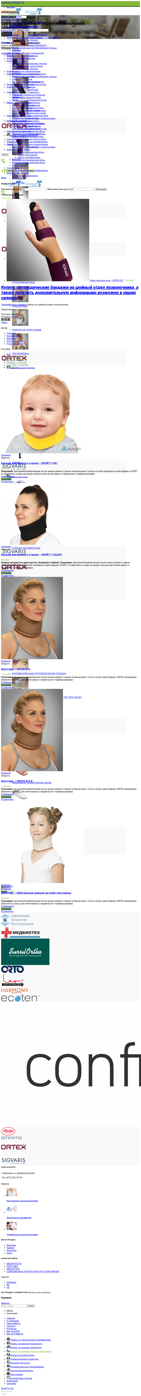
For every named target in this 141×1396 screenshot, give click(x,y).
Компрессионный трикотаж (21, 87)
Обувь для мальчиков (29, 157)
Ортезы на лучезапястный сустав (29, 113)
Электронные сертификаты (19, 1218)
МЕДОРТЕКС (13, 1269)
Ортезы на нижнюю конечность (23, 121)
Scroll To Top (7, 1388)
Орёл (9, 1253)
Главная (5, 304)
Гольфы (16, 89)
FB (8, 1287)
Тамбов (10, 1248)
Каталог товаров (17, 304)
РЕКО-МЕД (12, 1266)
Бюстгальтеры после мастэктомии (22, 1201)
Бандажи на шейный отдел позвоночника (33, 147)
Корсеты (16, 79)
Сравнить (6, 455)
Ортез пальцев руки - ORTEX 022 (107, 280)
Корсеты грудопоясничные (26, 134)
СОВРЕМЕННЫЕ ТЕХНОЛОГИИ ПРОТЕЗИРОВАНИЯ (33, 1271)
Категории (6, 30)
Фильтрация (101, 189)
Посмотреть (7, 481)
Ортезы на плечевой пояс (25, 118)
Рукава (16, 97)
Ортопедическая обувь (18, 149)
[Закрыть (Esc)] (2, 1391)
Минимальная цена (11, 189)
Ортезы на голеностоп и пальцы (28, 95)
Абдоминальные (20, 58)
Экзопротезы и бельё (18, 173)
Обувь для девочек (28, 155)
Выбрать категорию (11, 19)
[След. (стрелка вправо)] (5, 1394)
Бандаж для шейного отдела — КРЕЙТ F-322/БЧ (31, 554)
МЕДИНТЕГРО (14, 1263)
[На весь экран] (8, 1391)
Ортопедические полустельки (27, 66)
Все (8, 354)
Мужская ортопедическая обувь (28, 162)
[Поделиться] (5, 1391)
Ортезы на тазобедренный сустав (29, 100)
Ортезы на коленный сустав (26, 97)
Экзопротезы (19, 178)
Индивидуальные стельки (20, 84)
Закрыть (5, 42)
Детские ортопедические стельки (29, 35)
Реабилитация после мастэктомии (22, 1235)
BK (8, 1285)
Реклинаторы (19, 142)
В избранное (7, 476)
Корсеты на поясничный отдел (28, 136)
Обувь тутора (19, 165)
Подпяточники (14, 168)
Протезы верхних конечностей (28, 53)
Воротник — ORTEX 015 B (16, 781)
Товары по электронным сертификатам (27, 170)
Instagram (11, 1282)
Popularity (11, 333)
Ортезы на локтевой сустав (26, 110)
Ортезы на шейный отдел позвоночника (27, 144)
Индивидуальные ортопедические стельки (34, 48)
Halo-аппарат (13, 53)
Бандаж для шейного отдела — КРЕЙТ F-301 (29, 463)
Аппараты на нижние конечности (29, 45)
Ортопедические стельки (25, 69)
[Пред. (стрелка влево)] (2, 1394)
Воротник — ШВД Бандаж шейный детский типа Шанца (36, 892)
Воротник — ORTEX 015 (15, 669)
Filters (4, 322)
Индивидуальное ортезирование (23, 71)
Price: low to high (15, 341)
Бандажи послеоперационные (22, 55)
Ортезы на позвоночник (19, 131)
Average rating (14, 336)
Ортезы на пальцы (21, 115)
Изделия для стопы (17, 61)
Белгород (12, 1250)
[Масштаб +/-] (10, 1391)
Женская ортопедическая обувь (28, 160)
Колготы (16, 92)
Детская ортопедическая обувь (28, 152)
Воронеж (11, 1245)
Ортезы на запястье (22, 108)
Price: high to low (15, 343)
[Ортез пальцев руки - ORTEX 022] (48, 280)
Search (5, 155)
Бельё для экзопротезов (25, 175)
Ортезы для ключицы (23, 105)
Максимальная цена (58, 189)
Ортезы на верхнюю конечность (23, 102)
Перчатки (17, 95)
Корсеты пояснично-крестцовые (29, 139)
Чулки (15, 100)
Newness (11, 338)
